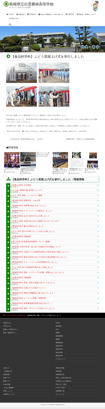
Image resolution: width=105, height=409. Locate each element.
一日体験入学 (7, 371)
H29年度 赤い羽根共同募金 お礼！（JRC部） (26, 139)
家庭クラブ (6, 381)
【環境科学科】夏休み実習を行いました (27, 226)
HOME (11, 14)
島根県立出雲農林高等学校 (31, 4)
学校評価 (58, 371)
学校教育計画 (60, 374)
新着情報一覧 (60, 391)
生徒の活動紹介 (46, 14)
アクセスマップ (61, 359)
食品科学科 (82, 131)
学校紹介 (21, 14)
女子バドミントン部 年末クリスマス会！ (44, 153)
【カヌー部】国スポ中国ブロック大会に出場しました (33, 231)
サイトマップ (60, 394)
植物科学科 (21, 315)
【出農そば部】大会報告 (21, 185)
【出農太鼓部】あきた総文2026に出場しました (30, 216)
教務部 (58, 332)
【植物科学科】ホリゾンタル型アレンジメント (76, 170)
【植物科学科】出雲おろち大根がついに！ (28, 288)
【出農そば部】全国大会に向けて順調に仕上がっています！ (36, 221)
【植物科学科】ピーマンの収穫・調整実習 (28, 298)
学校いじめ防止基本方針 (63, 378)
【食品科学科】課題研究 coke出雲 (25, 201)
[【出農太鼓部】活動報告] (12, 153)
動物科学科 (59, 355)
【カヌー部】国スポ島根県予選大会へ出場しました (32, 267)
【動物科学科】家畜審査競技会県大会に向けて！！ (32, 303)
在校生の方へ (44, 131)
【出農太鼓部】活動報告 (11, 169)
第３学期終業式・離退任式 (92, 169)
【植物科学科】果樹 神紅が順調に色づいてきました (33, 283)
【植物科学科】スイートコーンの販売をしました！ (32, 211)
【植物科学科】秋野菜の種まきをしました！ (29, 206)
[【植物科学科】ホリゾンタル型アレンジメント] (76, 153)
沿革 (57, 329)
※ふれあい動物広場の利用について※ (26, 190)
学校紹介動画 (60, 368)
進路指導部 (59, 336)
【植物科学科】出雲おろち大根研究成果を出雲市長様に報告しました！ (40, 252)
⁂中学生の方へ (14, 18)
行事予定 (70, 14)
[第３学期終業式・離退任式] (92, 153)
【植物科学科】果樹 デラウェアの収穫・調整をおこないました (37, 272)
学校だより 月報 (61, 384)
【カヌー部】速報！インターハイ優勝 (26, 195)
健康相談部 (59, 342)
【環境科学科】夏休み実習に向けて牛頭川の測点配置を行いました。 (39, 257)
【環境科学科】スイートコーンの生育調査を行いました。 (35, 262)
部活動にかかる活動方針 (63, 381)
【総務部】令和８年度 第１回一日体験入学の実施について (36, 247)
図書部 (58, 339)
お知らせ (59, 14)
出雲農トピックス (9, 394)
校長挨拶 (58, 326)
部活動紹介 (6, 374)
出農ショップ (7, 391)
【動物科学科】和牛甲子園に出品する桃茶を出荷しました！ (27, 170)
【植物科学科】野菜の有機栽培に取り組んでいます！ (33, 293)
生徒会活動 (6, 384)
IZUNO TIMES (60, 387)
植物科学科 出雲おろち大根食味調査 (81, 139)
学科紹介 (32, 14)
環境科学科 (59, 349)
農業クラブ (6, 378)
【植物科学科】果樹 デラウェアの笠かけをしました (33, 308)
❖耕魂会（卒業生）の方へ (86, 14)
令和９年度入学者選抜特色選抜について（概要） (31, 242)
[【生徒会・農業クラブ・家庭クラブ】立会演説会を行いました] (60, 153)
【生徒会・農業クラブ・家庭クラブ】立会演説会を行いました (60, 170)
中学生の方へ (35, 131)
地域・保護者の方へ (55, 131)
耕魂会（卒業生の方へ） (71, 131)
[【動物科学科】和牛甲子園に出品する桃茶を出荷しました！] (28, 153)
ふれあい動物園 (8, 387)
